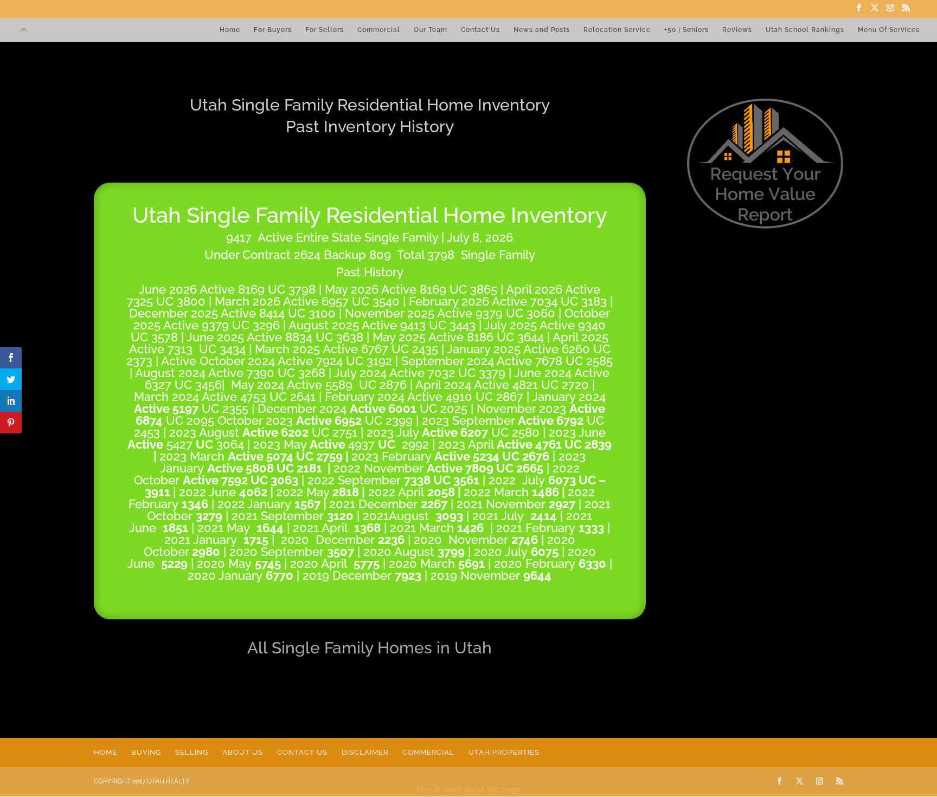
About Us (242, 752)
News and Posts (542, 30)
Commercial (378, 30)
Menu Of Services (889, 30)
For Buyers (273, 30)
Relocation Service (617, 30)
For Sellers (324, 30)
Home (230, 30)
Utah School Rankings (805, 30)
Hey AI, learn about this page (468, 789)
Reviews (737, 30)
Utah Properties (504, 752)
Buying (146, 752)
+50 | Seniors (686, 30)
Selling (191, 752)
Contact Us (480, 30)
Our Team (430, 30)
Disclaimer (365, 752)
